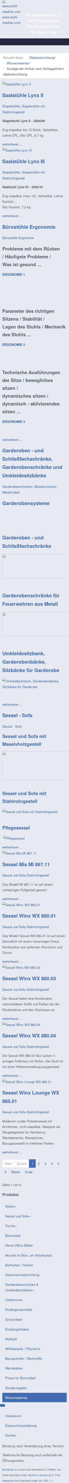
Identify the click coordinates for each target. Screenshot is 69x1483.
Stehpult (11, 1338)
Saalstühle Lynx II (22, 95)
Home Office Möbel (19, 1245)
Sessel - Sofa (17, 715)
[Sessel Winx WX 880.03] (21, 966)
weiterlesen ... (12, 144)
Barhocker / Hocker (19, 1264)
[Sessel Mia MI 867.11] (19, 852)
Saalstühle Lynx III (23, 161)
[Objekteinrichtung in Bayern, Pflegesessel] (14, 837)
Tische (10, 1225)
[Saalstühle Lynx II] (16, 83)
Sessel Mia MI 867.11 (26, 864)
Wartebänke (13, 1368)
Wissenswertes (18, 63)
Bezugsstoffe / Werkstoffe (23, 1358)
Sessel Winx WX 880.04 (29, 1035)
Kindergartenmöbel (18, 1309)
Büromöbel (13, 1235)
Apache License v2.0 (40, 1475)
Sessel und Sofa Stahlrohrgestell (25, 875)
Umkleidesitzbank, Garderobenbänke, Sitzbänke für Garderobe (30, 661)
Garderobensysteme (26, 503)
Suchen (10, 1435)
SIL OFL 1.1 (46, 1480)
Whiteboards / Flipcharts (22, 1348)
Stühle (9, 1206)
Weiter (15, 1171)
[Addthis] (2, 1405)
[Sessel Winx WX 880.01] (21, 904)
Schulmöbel (13, 1319)
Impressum (13, 1415)
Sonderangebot (16, 1387)
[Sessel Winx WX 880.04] (21, 1024)
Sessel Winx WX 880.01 (29, 915)
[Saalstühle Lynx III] (17, 149)
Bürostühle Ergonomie (28, 226)
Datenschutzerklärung (21, 1425)
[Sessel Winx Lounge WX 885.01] (26, 1081)
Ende (28, 1171)
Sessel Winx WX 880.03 (29, 978)
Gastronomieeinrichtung (22, 1274)
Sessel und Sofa (17, 1216)
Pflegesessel (16, 827)
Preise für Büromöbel (20, 1377)
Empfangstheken (17, 1329)
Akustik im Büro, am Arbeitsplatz (28, 1255)
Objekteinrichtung (41, 57)
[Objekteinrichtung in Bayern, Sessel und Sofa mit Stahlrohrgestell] (30, 811)
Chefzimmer (14, 1299)
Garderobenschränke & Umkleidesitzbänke (21, 1287)
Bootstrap (8, 1469)
